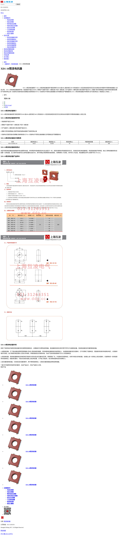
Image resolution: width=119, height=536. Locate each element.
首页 (5, 16)
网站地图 (3, 530)
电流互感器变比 (11, 39)
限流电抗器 (10, 31)
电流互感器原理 (11, 45)
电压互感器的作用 (12, 41)
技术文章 (6, 35)
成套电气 (7, 64)
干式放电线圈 (11, 29)
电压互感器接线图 (9, 53)
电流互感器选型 (8, 51)
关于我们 (6, 57)
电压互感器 (10, 21)
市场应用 (6, 55)
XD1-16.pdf (8, 105)
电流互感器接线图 (9, 49)
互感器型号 (7, 18)
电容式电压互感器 (12, 25)
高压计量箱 (10, 33)
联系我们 (6, 58)
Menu (2, 12)
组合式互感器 (11, 27)
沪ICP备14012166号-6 (7, 534)
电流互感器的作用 (12, 37)
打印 (6, 107)
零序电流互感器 (11, 23)
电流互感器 (10, 20)
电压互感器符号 (11, 47)
